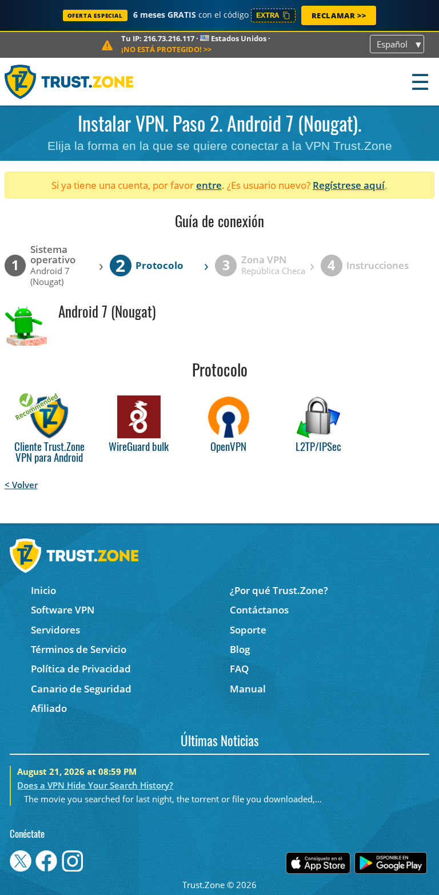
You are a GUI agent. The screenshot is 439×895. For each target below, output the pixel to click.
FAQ (239, 668)
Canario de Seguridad (81, 688)
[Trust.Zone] (69, 81)
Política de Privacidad (81, 668)
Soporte (248, 629)
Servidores (55, 629)
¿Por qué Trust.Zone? (279, 590)
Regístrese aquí (349, 185)
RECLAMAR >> (339, 15)
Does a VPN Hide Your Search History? (95, 785)
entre (209, 185)
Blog (240, 649)
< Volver (21, 484)
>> (166, 49)
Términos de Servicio (78, 649)
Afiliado (49, 708)
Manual (248, 688)
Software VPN (62, 609)
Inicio (43, 590)
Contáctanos (259, 609)
